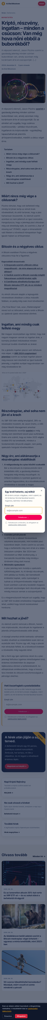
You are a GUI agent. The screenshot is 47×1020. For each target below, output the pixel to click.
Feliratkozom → (23, 517)
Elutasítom (8, 1016)
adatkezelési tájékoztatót (17, 525)
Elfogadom (21, 1016)
